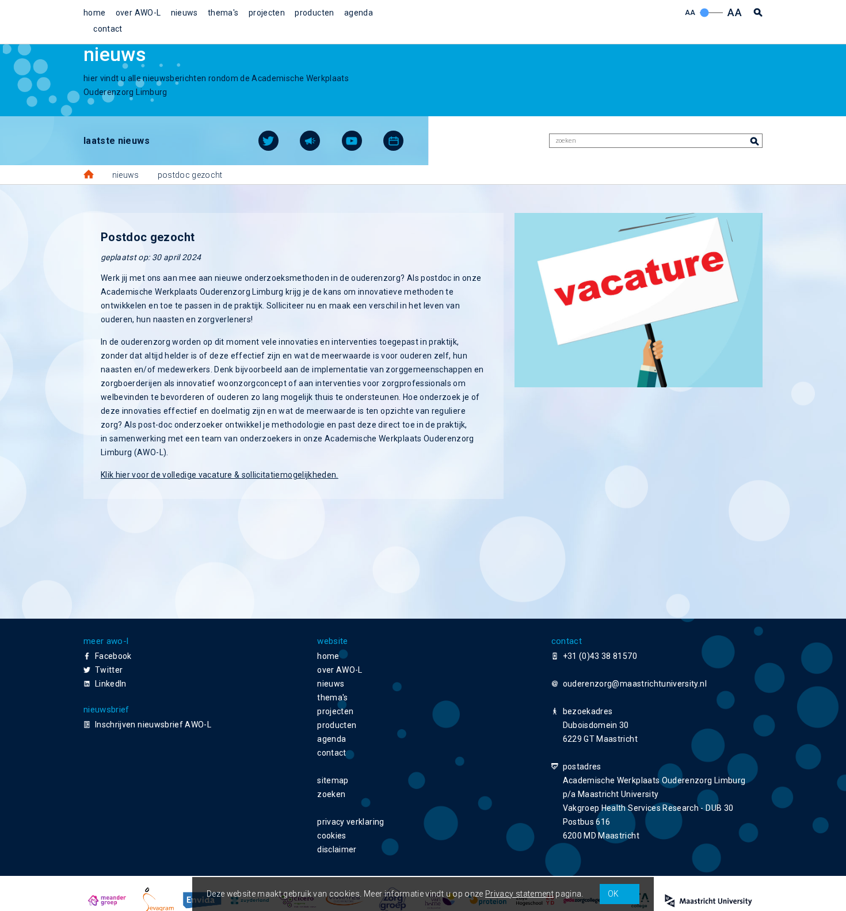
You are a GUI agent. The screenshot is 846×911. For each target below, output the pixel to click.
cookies (331, 835)
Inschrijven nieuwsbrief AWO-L (153, 724)
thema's (223, 12)
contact (107, 28)
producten (314, 12)
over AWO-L (138, 12)
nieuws (184, 12)
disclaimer (337, 849)
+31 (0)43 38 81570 (600, 656)
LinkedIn (111, 683)
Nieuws (125, 175)
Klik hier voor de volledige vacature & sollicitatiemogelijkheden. (219, 474)
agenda (358, 12)
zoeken (331, 794)
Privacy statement (519, 893)
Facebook (113, 656)
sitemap (332, 780)
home (94, 12)
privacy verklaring (350, 821)
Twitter (109, 669)
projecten (267, 12)
